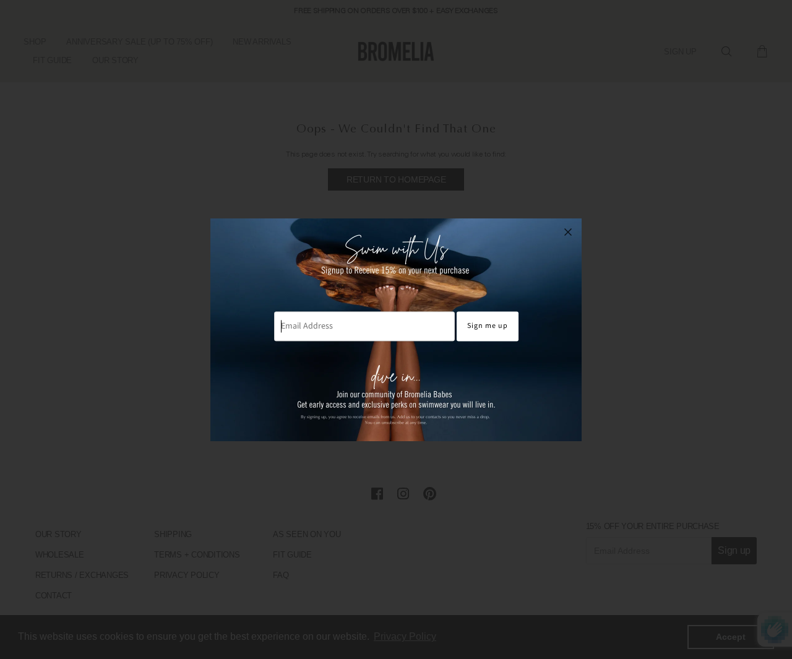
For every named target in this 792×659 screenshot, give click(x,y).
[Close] (568, 232)
